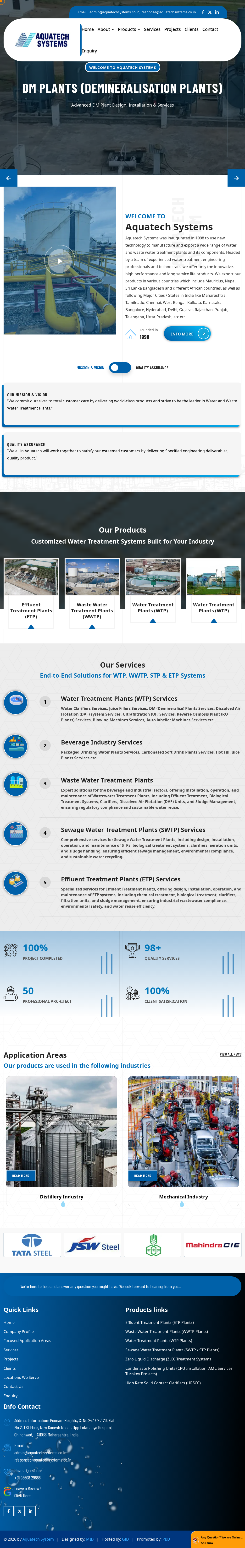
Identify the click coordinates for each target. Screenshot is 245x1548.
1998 (144, 337)
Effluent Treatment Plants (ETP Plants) (159, 1322)
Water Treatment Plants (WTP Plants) (158, 1340)
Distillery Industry (61, 1196)
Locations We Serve (21, 1377)
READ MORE (20, 1175)
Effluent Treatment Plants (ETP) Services (120, 879)
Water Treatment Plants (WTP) (153, 607)
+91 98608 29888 (27, 1477)
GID (125, 1539)
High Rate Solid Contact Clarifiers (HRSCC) (163, 1383)
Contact (210, 29)
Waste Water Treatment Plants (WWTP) (92, 610)
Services (152, 29)
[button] (8, 178)
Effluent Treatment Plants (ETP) (31, 610)
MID (90, 1539)
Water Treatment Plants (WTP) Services (119, 698)
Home (88, 29)
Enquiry (89, 51)
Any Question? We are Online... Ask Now (222, 1540)
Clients (192, 29)
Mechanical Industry (183, 1196)
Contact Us (13, 1386)
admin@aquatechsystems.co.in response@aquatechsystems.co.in (42, 1456)
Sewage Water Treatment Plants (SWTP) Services (133, 829)
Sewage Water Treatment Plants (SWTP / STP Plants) (172, 1350)
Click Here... (23, 1495)
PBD (166, 1539)
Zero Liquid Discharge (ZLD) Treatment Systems (168, 1359)
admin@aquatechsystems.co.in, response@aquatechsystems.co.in (142, 12)
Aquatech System (38, 1539)
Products (127, 29)
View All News (230, 1054)
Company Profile (19, 1331)
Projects (172, 29)
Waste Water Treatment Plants (107, 780)
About (104, 29)
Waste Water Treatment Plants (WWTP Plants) (166, 1331)
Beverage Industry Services (101, 742)
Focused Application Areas (27, 1340)
